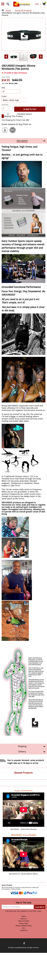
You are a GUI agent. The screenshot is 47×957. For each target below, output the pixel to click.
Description (22, 140)
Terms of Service (23, 921)
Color (4, 96)
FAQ (23, 928)
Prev (6, 57)
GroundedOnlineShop (19, 947)
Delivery (22, 751)
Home (8, 10)
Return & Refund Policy (23, 926)
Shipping (22, 746)
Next (41, 57)
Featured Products (23, 10)
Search (23, 916)
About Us (23, 919)
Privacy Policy (23, 923)
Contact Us (23, 930)
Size (3, 87)
